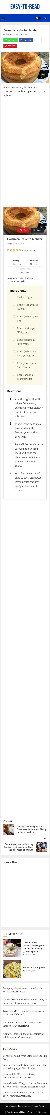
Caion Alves (9, 34)
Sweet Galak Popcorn (34, 967)
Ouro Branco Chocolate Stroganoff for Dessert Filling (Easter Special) (34, 947)
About (14, 1106)
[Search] (45, 18)
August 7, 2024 (22, 34)
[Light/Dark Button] (38, 18)
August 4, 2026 (30, 954)
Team (20, 1106)
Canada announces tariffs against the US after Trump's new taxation (23, 1094)
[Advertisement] (25, 123)
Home (7, 1106)
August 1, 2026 (30, 971)
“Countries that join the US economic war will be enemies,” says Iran (24, 1035)
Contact (27, 1106)
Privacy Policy (38, 1106)
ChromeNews (27, 1112)
